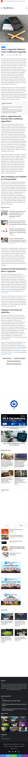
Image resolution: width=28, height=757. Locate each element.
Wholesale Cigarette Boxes (14, 364)
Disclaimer (22, 746)
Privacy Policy (16, 746)
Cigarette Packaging (20, 358)
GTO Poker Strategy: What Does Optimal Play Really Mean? (20, 638)
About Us (6, 746)
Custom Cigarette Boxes (14, 361)
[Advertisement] (19, 7)
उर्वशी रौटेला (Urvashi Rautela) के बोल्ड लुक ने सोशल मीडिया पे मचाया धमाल (17, 548)
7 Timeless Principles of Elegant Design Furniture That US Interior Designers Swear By (7, 480)
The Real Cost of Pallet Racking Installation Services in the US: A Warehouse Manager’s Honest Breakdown (20, 464)
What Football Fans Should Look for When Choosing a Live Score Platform (6, 639)
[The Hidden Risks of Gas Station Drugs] (5, 718)
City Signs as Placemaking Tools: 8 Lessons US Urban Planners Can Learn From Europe (20, 481)
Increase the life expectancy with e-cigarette (12, 111)
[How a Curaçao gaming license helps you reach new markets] (7, 616)
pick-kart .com (14, 748)
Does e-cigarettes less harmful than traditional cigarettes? (12, 107)
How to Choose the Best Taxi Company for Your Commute (16, 536)
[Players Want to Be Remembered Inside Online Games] (23, 724)
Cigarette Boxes (7, 358)
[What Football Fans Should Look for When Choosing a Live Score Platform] (7, 632)
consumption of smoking (11, 352)
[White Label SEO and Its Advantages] (5, 554)
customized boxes (17, 349)
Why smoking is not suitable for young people (12, 109)
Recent (21, 525)
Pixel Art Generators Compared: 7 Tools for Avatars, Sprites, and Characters (20, 623)
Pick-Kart (23, 744)
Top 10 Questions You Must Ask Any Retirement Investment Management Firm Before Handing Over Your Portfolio (7, 464)
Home (3, 44)
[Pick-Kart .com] (8, 8)
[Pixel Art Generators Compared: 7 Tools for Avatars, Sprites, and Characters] (21, 616)
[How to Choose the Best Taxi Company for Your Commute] (5, 537)
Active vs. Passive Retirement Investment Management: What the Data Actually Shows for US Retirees (17, 240)
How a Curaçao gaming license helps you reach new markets (6, 623)
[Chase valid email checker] (5, 542)
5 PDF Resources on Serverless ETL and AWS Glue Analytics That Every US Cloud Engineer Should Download (17, 222)
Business (7, 44)
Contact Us (11, 746)
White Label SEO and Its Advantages (15, 553)
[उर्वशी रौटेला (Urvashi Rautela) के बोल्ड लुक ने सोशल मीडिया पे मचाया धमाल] (5, 548)
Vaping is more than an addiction (9, 112)
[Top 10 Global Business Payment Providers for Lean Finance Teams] (5, 729)
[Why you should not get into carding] (5, 531)
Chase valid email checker (16, 541)
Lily (14, 409)
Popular (7, 525)
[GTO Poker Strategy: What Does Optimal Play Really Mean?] (21, 632)
